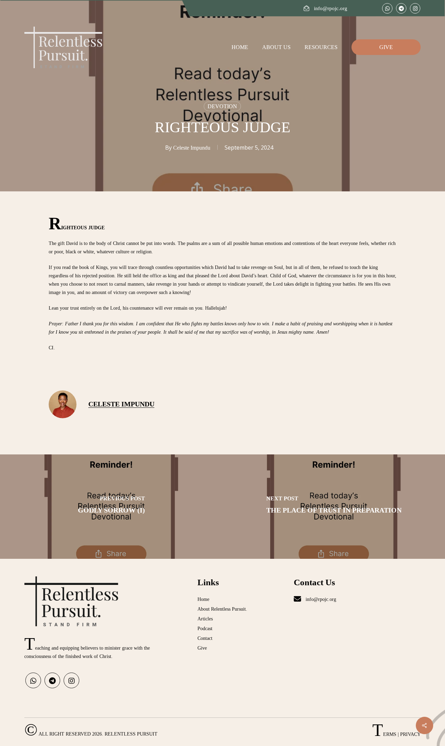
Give (202, 648)
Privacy (410, 734)
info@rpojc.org (320, 599)
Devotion (222, 106)
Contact (204, 638)
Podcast (204, 628)
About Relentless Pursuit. (222, 609)
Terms (384, 734)
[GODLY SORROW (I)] (111, 506)
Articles (205, 618)
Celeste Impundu (191, 148)
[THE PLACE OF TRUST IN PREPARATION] (333, 506)
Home (203, 599)
